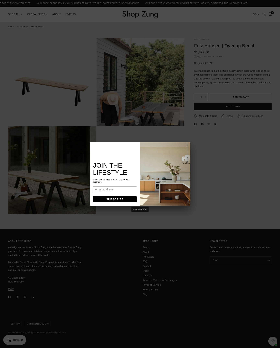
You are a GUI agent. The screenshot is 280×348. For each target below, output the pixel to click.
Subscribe (114, 199)
